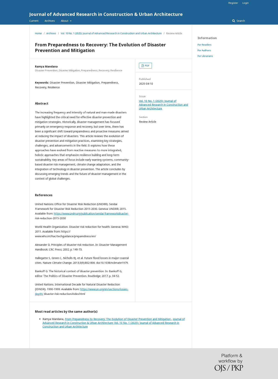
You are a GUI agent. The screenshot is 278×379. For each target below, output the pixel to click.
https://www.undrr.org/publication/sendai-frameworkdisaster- (91, 213)
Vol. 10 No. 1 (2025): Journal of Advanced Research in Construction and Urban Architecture (111, 33)
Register (233, 3)
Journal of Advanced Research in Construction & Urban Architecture (106, 14)
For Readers (204, 44)
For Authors (204, 50)
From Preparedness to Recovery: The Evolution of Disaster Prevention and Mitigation (118, 319)
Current (34, 20)
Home (38, 33)
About (65, 20)
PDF (146, 65)
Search (240, 20)
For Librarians (205, 56)
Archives (50, 20)
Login (245, 3)
